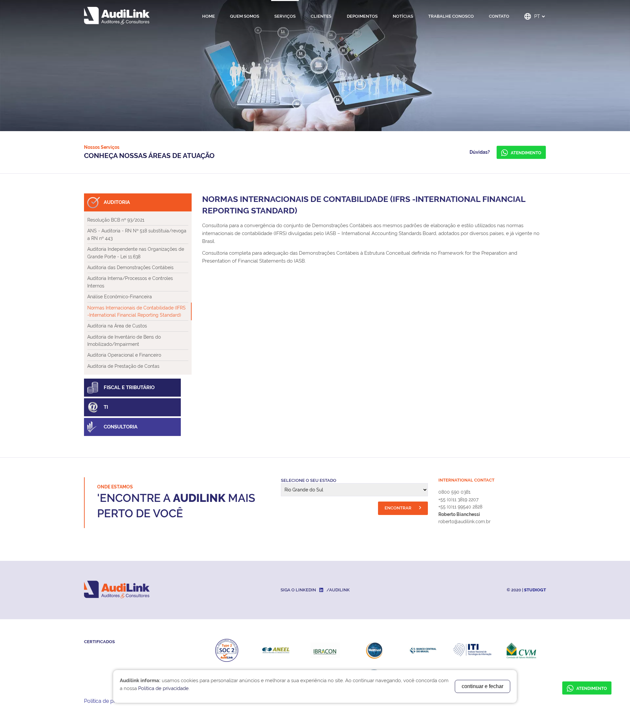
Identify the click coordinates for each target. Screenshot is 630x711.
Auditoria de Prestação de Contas (123, 366)
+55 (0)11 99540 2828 (460, 506)
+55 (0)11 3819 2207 (458, 499)
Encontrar (398, 507)
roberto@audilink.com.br (464, 521)
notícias (403, 16)
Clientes (321, 16)
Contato (499, 16)
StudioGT (535, 589)
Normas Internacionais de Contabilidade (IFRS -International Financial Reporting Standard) (136, 311)
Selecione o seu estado (308, 480)
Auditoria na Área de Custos (117, 325)
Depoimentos (362, 16)
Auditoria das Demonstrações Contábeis (130, 267)
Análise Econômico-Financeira (119, 296)
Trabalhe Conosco (451, 16)
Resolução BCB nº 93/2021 (115, 220)
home (208, 16)
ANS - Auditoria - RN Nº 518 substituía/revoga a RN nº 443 (136, 234)
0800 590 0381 (454, 492)
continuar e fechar (482, 686)
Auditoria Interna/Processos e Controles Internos (130, 282)
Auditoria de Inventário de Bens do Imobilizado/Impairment (124, 340)
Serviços (285, 16)
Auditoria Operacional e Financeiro (124, 355)
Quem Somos (244, 16)
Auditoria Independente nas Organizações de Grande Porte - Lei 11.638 (135, 253)
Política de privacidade (111, 701)
